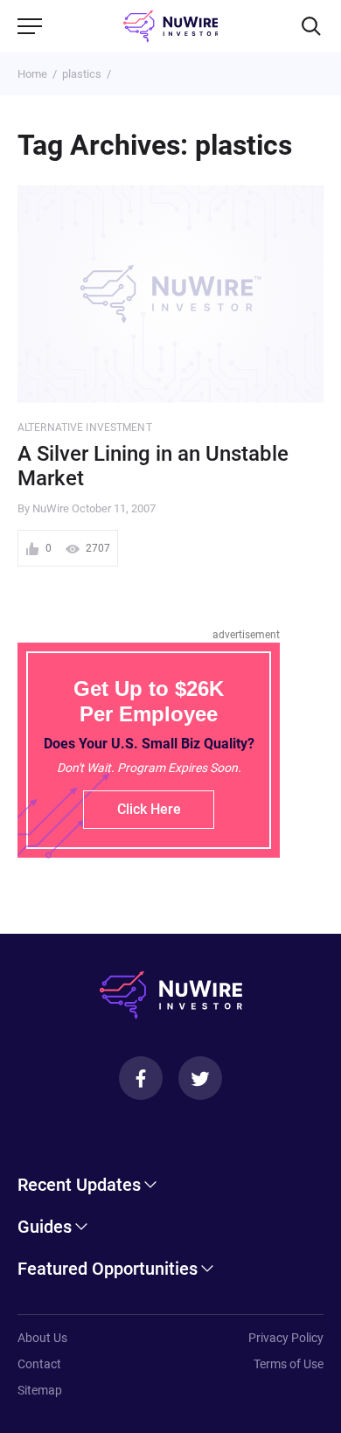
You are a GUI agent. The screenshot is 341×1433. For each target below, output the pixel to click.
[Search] (311, 26)
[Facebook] (141, 1078)
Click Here (149, 809)
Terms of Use (289, 1364)
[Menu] (29, 26)
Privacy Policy (286, 1338)
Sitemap (39, 1390)
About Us (42, 1338)
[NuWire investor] (171, 26)
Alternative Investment (84, 427)
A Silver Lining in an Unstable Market (153, 466)
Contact (39, 1364)
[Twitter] (200, 1078)
